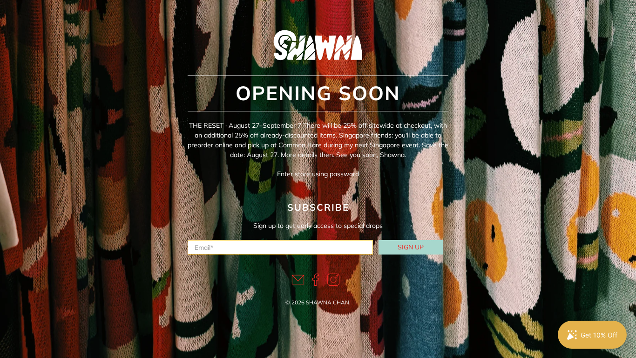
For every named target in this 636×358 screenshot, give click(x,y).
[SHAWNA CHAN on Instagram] (333, 284)
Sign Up (411, 247)
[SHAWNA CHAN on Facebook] (315, 284)
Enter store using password (318, 174)
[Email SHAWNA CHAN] (297, 284)
